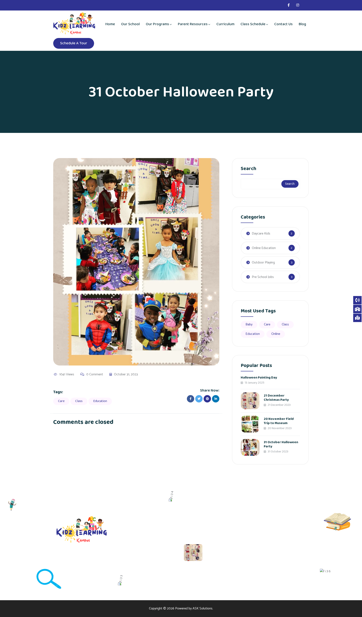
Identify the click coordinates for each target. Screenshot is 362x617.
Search (248, 169)
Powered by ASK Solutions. (194, 608)
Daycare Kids (261, 233)
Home (110, 24)
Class (79, 401)
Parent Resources (193, 24)
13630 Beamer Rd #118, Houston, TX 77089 (285, 533)
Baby (249, 324)
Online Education (264, 248)
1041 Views (66, 374)
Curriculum (225, 24)
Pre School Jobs (263, 277)
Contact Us (283, 24)
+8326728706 (278, 559)
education (100, 401)
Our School (130, 24)
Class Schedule (252, 24)
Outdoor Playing (263, 262)
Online (275, 334)
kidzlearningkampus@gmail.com (291, 547)
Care (61, 401)
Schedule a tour (73, 43)
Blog (302, 24)
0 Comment (94, 374)
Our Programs (157, 24)
